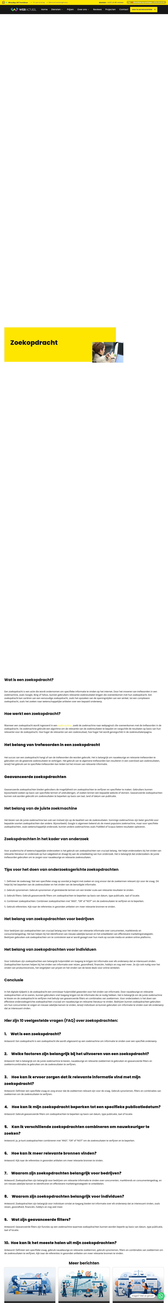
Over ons (82, 9)
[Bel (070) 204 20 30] (129, 2)
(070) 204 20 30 (159, 2)
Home (44, 9)
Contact (123, 9)
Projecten (110, 9)
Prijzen (70, 9)
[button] (161, 1296)
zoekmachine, (65, 725)
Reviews (97, 9)
